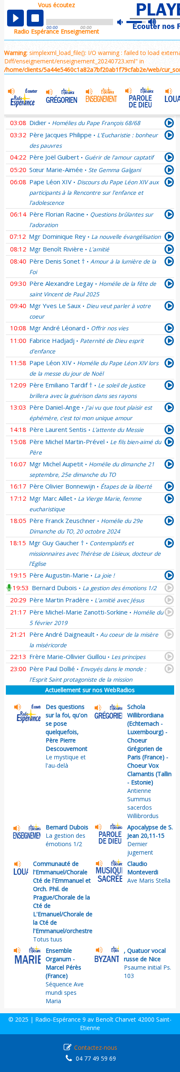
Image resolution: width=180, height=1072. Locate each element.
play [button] (15, 18)
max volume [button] (152, 22)
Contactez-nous (95, 1047)
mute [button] (124, 22)
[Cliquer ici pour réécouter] (169, 124)
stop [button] (35, 18)
